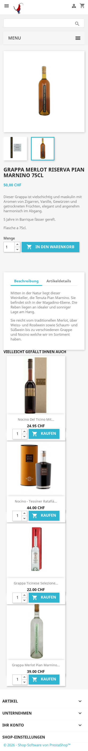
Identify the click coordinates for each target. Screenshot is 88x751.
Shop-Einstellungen (23, 737)
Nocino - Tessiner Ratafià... (36, 501)
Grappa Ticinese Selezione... (36, 583)
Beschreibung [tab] (26, 281)
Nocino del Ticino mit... (36, 419)
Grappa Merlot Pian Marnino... (36, 665)
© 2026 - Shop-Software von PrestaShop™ (37, 745)
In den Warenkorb (50, 247)
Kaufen (44, 434)
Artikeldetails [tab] (58, 281)
